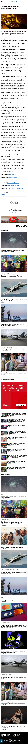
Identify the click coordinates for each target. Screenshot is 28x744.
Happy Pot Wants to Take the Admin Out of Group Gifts (12, 547)
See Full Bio (13, 213)
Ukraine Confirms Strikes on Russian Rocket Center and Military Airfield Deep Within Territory (12, 325)
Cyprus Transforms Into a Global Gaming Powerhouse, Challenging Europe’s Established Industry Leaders (12, 275)
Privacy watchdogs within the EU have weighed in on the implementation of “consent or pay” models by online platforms (17, 456)
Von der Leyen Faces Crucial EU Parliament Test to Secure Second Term (17, 438)
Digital (2, 521)
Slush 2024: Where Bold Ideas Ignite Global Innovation (16, 426)
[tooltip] (17, 226)
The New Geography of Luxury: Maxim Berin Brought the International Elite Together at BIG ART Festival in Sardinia (13, 372)
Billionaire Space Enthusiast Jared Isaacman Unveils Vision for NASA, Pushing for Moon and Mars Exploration (16, 414)
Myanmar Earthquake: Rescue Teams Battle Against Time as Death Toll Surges (16, 450)
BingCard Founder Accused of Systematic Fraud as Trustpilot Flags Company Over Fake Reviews (13, 652)
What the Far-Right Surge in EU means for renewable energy (16, 462)
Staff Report (4, 498)
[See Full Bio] (17, 213)
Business (2, 545)
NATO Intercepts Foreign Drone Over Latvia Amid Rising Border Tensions (12, 350)
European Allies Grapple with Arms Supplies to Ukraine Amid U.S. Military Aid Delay (16, 468)
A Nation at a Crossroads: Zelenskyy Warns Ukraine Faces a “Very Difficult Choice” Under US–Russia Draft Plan (16, 432)
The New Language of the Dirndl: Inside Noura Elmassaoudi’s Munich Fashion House (13, 727)
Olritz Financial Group (8, 10)
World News (3, 623)
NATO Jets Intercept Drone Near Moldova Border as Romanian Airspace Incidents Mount (14, 300)
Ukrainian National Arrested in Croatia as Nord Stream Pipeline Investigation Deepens (12, 251)
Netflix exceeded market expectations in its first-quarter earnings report (16, 444)
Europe (2, 4)
